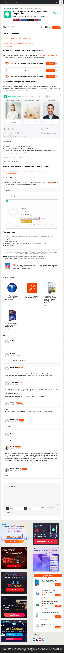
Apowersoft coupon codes (50, 55)
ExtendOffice (44, 597)
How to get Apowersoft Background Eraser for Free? (19, 43)
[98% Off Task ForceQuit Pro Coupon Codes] (32, 288)
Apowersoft (43, 16)
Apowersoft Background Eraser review (14, 41)
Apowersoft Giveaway (29, 258)
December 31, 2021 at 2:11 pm (16, 369)
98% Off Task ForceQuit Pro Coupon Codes (32, 296)
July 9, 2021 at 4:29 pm (15, 435)
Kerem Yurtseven (15, 469)
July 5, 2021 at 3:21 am (15, 448)
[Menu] (2, 2)
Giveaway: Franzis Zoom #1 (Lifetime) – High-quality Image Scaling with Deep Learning (51, 299)
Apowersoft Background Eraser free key (13, 258)
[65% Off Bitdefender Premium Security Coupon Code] (12, 315)
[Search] (56, 2)
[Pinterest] (40, 639)
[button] (52, 63)
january (6, 27)
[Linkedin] (43, 639)
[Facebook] (34, 639)
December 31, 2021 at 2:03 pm (16, 384)
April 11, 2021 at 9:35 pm (15, 470)
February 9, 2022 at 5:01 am (16, 342)
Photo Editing (21, 8)
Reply (58, 340)
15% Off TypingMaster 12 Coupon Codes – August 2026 (12, 297)
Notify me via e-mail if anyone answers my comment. (49, 508)
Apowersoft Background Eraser (15, 256)
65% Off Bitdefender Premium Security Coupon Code (11, 325)
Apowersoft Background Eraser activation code (35, 256)
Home (4, 8)
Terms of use (8, 46)
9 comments (12, 26)
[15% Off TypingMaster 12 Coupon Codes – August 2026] (12, 288)
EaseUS (43, 587)
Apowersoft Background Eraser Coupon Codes (17, 38)
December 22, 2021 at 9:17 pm (16, 404)
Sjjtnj (12, 446)
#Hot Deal (36, 16)
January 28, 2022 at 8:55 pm (16, 355)
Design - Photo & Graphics (12, 8)
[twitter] (37, 639)
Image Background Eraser (41, 258)
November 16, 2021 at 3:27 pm (16, 421)
